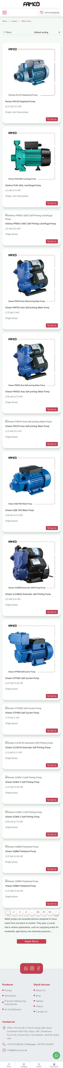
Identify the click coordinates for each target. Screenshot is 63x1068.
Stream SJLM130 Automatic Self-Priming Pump (28, 747)
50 (38, 912)
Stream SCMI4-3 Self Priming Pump (22, 816)
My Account (54, 1066)
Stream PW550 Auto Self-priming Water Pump (27, 391)
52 (50, 912)
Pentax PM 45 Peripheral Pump (20, 101)
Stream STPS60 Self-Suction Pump (22, 678)
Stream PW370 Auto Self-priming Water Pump (27, 426)
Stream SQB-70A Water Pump (19, 510)
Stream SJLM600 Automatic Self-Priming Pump (28, 594)
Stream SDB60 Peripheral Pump (20, 886)
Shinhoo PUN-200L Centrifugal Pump (23, 185)
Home (9, 1066)
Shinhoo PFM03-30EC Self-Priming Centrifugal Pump (30, 223)
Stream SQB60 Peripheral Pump (20, 851)
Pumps (14, 21)
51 (44, 912)
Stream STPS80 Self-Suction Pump (22, 712)
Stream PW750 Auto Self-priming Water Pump (27, 307)
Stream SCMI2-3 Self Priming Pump (22, 782)
